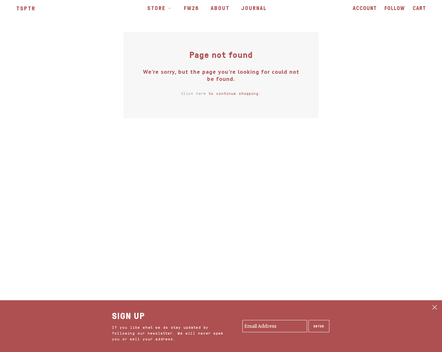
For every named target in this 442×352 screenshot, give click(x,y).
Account (365, 8)
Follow (394, 8)
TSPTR (26, 8)
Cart (419, 8)
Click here (193, 93)
